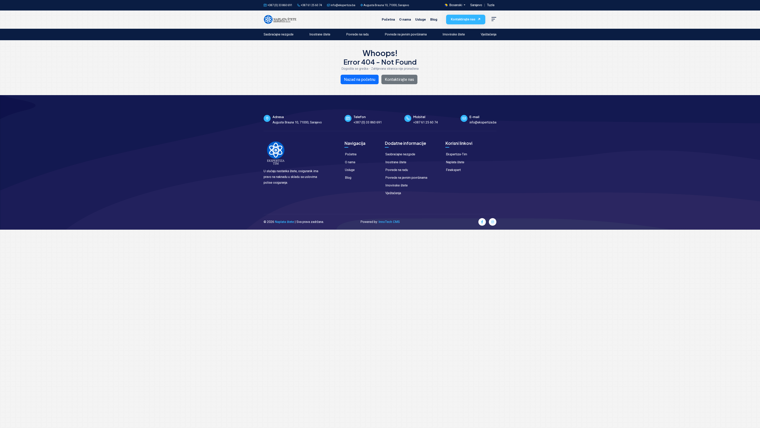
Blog (433, 19)
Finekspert (453, 170)
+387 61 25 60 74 (311, 5)
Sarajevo (476, 5)
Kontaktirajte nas (463, 19)
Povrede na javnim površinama (406, 34)
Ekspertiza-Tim (456, 154)
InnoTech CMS (389, 222)
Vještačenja (488, 34)
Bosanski (455, 5)
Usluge (420, 19)
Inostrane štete (319, 34)
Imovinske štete (454, 34)
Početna (388, 19)
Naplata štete (454, 162)
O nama (405, 19)
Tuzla (490, 5)
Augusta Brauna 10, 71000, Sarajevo (386, 5)
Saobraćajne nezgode (279, 34)
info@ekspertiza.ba (482, 122)
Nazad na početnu (359, 79)
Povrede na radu (357, 34)
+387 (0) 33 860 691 (279, 5)
